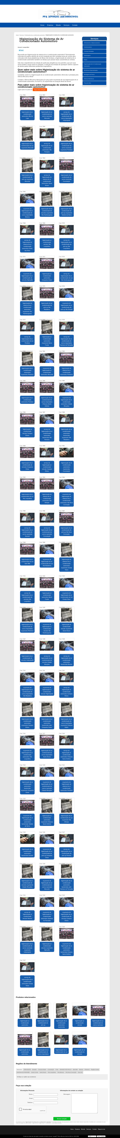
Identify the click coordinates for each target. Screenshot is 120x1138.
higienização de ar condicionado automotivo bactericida (61, 1024)
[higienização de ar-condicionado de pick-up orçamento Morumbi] (27, 165)
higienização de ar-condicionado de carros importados (43, 1052)
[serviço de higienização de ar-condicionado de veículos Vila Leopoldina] (27, 583)
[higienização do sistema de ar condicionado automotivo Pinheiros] (66, 358)
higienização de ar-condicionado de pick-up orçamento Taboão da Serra (66, 212)
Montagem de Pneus (89, 74)
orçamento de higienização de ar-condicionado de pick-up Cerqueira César (47, 853)
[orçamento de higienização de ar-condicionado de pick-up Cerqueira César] (47, 839)
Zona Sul (80, 1072)
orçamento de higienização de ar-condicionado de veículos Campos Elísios (66, 916)
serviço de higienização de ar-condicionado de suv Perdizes (27, 340)
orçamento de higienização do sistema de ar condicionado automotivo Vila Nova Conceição (66, 499)
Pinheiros (87, 1069)
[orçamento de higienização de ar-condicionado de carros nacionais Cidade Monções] (47, 772)
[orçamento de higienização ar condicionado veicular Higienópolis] (47, 677)
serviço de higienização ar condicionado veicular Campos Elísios (47, 467)
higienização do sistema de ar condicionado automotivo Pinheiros (66, 371)
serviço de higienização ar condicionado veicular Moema (27, 915)
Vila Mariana (60, 1072)
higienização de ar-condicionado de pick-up (43, 1023)
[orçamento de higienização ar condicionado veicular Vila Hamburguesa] (47, 614)
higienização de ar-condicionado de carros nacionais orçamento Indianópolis (27, 948)
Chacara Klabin (42, 1069)
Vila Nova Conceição (71, 1072)
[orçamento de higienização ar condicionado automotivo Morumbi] (47, 358)
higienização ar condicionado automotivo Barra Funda (47, 596)
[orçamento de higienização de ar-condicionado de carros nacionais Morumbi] (47, 870)
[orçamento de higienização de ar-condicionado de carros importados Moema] (27, 198)
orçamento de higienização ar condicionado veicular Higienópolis (47, 690)
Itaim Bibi (75, 1069)
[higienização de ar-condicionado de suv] (61, 1039)
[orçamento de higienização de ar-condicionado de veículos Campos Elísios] (66, 902)
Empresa (50, 25)
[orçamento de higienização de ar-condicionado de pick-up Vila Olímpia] (66, 293)
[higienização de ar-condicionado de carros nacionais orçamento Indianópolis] (27, 933)
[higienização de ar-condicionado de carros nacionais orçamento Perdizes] (66, 133)
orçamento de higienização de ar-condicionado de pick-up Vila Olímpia (66, 306)
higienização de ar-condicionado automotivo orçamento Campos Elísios (27, 723)
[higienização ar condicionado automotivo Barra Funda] (47, 583)
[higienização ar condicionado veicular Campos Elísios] (27, 419)
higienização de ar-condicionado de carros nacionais (98, 1023)
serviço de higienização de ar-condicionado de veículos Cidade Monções (47, 660)
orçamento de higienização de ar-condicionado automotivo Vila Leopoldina (27, 755)
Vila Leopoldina (52, 1072)
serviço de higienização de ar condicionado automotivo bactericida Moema (66, 660)
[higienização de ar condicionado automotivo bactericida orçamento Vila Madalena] (66, 419)
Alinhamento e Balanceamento (92, 43)
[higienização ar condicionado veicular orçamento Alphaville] (47, 933)
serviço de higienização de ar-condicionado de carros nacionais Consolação (47, 532)
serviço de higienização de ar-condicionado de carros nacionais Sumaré (27, 532)
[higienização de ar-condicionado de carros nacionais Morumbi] (47, 102)
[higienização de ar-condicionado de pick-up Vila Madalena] (47, 293)
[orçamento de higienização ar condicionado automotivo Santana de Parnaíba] (47, 902)
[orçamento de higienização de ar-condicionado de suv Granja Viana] (66, 583)
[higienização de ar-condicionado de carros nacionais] (98, 1010)
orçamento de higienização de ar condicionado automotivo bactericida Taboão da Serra (27, 821)
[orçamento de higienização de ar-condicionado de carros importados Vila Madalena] (27, 677)
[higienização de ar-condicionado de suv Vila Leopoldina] (27, 484)
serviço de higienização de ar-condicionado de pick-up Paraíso (66, 852)
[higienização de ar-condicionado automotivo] (25, 1039)
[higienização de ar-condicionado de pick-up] (43, 1010)
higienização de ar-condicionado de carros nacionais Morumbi (47, 115)
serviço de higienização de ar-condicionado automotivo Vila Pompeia (47, 148)
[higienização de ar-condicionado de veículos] (79, 1039)
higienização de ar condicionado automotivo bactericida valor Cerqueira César (47, 723)
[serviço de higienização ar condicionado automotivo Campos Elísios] (66, 677)
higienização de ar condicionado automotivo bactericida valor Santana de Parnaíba (66, 885)
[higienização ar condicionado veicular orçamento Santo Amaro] (66, 614)
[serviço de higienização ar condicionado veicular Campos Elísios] (47, 452)
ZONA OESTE (27, 1069)
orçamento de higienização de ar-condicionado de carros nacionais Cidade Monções (47, 786)
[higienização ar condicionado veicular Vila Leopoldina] (47, 230)
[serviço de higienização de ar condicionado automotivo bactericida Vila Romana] (47, 419)
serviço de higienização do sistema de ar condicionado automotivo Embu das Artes (27, 245)
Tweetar (21, 50)
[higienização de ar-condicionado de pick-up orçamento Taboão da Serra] (66, 198)
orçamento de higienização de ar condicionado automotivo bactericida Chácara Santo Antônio (66, 949)
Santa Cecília (34, 1072)
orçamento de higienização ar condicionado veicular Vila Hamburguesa (46, 629)
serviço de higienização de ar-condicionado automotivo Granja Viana (27, 981)
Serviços (66, 25)
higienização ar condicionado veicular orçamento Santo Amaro (66, 627)
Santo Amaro (43, 1072)
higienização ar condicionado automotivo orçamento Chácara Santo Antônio (47, 820)
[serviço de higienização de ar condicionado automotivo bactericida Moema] (66, 646)
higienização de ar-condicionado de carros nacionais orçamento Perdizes (66, 147)
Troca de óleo (87, 83)
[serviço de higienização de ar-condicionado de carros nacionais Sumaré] (27, 517)
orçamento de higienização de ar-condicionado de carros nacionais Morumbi (47, 885)
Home (42, 25)
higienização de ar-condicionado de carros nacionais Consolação (66, 178)
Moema (81, 1069)
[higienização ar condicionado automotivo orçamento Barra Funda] (47, 326)
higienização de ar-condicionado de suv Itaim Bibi (27, 561)
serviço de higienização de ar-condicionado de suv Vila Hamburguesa (66, 277)
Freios (85, 59)
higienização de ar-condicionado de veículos (79, 1052)
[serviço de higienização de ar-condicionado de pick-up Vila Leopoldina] (66, 230)
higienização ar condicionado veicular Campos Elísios (27, 432)
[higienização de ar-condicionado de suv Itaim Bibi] (27, 549)
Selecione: (19, 1069)
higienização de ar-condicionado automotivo (25, 1052)
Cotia (57, 1069)
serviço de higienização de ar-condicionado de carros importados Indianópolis (66, 116)
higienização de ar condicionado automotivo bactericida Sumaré (27, 852)
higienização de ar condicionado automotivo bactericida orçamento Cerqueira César (27, 787)
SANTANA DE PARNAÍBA (23, 1072)
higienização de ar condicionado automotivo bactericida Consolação (66, 467)
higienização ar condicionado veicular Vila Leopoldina (46, 243)
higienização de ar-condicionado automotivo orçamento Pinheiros (27, 371)
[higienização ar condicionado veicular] (79, 1010)
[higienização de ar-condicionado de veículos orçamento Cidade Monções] (27, 870)
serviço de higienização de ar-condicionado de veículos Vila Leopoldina (27, 597)
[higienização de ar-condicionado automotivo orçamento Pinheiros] (27, 358)
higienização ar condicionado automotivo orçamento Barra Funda (47, 341)
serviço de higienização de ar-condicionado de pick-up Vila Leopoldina (66, 244)
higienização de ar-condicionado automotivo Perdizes (27, 400)
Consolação (51, 1069)
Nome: (31, 1094)
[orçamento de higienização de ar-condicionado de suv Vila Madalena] (47, 549)
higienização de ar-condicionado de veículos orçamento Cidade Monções (27, 884)
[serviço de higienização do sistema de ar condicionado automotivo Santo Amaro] (47, 165)
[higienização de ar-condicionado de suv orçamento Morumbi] (27, 133)
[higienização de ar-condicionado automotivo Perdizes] (27, 387)
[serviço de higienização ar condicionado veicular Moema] (27, 902)
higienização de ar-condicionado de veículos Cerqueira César (27, 466)
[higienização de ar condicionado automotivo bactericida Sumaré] (27, 839)
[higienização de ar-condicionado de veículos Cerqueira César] (27, 452)
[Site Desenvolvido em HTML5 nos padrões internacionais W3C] (92, 1136)
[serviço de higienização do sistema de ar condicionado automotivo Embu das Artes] (27, 230)
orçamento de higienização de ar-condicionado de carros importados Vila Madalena (27, 692)
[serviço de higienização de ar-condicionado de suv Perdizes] (27, 326)
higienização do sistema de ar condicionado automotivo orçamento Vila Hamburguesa (27, 308)
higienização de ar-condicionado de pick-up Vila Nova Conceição (66, 531)
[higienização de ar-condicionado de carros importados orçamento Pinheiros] (27, 614)
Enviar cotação (62, 1118)
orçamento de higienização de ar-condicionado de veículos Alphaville (27, 277)
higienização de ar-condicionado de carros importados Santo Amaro (47, 754)
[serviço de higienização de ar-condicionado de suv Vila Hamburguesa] (66, 263)
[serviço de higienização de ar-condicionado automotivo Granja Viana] (27, 967)
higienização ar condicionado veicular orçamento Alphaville (47, 947)
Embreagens (87, 55)
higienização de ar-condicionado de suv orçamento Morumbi (27, 145)
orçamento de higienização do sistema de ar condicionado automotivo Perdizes (66, 786)
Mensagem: (67, 1094)
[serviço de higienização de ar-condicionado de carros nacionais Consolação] (47, 517)
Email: (31, 1098)
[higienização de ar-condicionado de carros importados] (43, 1039)
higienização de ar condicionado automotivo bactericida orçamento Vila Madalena (66, 434)
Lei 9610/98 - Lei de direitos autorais (53, 1123)
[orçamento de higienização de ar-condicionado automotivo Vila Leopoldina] (27, 740)
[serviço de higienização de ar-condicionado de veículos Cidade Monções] (47, 646)
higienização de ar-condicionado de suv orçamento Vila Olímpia (66, 819)
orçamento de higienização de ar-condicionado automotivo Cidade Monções (66, 402)
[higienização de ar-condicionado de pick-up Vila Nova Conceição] (66, 517)
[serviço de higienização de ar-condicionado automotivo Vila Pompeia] (47, 133)
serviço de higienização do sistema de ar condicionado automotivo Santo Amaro (47, 180)
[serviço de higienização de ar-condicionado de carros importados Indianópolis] (66, 102)
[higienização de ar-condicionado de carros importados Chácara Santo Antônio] (47, 387)
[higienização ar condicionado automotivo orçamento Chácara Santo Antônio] (47, 805)
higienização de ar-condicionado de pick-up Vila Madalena (47, 306)
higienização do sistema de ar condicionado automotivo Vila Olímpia (47, 498)
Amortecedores (88, 47)
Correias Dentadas (89, 51)
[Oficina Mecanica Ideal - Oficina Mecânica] (60, 13)
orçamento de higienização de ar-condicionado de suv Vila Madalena (47, 562)
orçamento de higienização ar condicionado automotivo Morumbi (47, 371)
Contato (74, 25)
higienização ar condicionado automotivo (24, 1023)
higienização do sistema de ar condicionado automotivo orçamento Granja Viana (66, 565)
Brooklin (34, 1069)
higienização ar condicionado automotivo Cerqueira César (47, 277)
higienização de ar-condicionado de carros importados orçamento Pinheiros (27, 627)
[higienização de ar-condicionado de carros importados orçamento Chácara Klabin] (66, 709)
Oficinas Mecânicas (89, 78)
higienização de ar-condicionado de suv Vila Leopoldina (27, 496)
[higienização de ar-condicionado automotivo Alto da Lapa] (27, 102)
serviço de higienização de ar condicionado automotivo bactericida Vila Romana (47, 434)
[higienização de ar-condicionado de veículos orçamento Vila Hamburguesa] (47, 198)
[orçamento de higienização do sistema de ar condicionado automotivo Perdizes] (66, 772)
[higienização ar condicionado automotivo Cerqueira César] (47, 263)
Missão (58, 25)
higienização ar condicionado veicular (79, 1023)
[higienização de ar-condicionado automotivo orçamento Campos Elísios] (27, 709)
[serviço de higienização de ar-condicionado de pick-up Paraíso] (66, 839)
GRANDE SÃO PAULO (65, 1069)
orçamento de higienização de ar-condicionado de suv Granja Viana (66, 596)
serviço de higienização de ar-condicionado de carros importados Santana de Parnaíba (66, 341)
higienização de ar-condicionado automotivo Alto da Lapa (27, 115)
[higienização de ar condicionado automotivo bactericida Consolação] (66, 452)
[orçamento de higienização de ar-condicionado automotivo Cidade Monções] (66, 387)
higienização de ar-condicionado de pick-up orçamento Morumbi (27, 178)
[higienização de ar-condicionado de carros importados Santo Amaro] (47, 740)
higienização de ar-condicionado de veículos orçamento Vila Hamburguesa (47, 212)
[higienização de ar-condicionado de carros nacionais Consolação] (66, 165)
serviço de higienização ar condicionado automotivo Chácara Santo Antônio (67, 755)
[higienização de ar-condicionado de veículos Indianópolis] (27, 646)
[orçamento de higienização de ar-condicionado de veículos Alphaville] (27, 263)
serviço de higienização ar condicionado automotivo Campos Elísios (66, 692)
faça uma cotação (40, 89)
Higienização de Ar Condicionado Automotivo (92, 65)
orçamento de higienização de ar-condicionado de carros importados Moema (27, 213)
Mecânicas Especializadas (91, 70)
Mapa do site (101, 1129)
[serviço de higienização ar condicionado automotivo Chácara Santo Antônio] (66, 740)
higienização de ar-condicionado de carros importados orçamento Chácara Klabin (66, 723)
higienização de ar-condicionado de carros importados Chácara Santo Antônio (47, 402)
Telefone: (30, 1102)
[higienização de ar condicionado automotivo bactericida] (61, 1010)
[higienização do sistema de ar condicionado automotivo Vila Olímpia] (47, 484)
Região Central (95, 1069)
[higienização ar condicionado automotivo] (25, 1010)
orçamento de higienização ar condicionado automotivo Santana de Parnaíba (47, 916)
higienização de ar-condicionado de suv (61, 1051)
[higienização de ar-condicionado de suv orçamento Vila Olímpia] (66, 805)
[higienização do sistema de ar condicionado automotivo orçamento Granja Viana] (66, 549)
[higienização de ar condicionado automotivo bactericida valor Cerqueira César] (47, 709)
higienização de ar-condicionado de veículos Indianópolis (27, 658)
